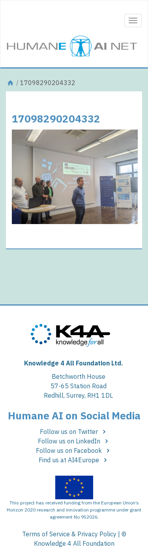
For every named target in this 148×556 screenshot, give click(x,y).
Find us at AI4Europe (70, 460)
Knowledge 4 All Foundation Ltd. (73, 363)
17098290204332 (56, 118)
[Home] (10, 83)
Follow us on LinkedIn (70, 441)
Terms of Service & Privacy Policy (69, 534)
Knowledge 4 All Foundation (74, 543)
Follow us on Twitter (69, 432)
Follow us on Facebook (69, 450)
